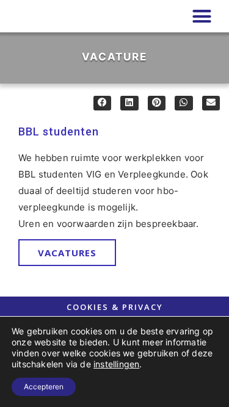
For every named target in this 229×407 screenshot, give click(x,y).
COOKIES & (94, 306)
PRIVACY (142, 306)
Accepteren (44, 386)
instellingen (116, 364)
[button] (201, 16)
